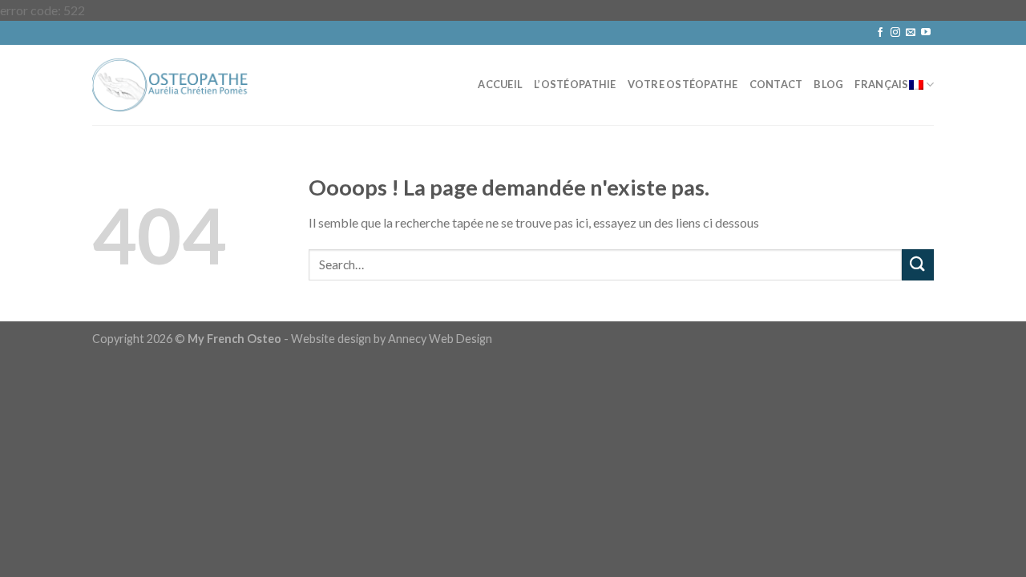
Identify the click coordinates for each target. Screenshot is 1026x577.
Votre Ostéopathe (683, 84)
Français (881, 84)
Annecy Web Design (440, 338)
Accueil (500, 84)
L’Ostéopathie (575, 84)
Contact (776, 84)
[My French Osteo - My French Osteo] (172, 84)
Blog (828, 84)
